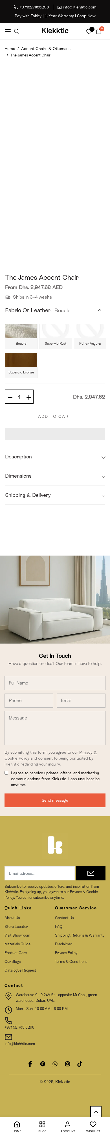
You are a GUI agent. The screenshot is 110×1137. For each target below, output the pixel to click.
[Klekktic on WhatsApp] (55, 1064)
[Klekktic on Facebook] (30, 1064)
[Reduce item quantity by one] (10, 397)
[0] (98, 32)
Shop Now (86, 16)
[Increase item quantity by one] (28, 397)
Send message (55, 800)
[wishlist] (88, 32)
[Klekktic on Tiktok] (79, 1064)
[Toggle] (100, 310)
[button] (55, 434)
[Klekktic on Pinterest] (42, 1064)
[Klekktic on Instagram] (67, 1064)
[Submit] (90, 873)
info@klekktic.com (79, 7)
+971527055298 (34, 7)
